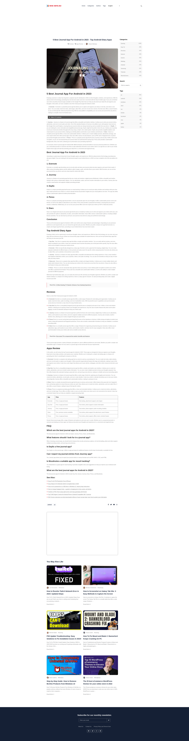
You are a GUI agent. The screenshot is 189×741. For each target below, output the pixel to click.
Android (131, 65)
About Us (80, 726)
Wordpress (97, 677)
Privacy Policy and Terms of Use (102, 726)
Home (83, 6)
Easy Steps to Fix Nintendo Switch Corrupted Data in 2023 (63, 483)
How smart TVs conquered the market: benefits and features (73, 336)
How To (131, 47)
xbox (131, 105)
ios (131, 109)
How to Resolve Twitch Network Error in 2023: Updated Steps (63, 592)
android (50, 504)
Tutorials (131, 72)
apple (131, 123)
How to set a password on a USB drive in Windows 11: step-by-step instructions (69, 486)
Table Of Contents (56, 117)
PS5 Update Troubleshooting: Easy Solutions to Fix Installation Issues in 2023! (64, 637)
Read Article (50, 604)
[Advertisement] (94, 20)
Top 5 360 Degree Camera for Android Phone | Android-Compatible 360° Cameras (69, 494)
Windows (61, 587)
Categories (90, 6)
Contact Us (88, 726)
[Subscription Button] (108, 720)
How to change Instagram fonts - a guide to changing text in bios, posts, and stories (69, 489)
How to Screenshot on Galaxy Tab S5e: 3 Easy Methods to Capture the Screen (99, 592)
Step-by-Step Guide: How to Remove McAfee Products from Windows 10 (61, 682)
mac (131, 120)
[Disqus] (82, 534)
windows (131, 102)
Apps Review (79, 44)
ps (54, 504)
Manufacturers (131, 75)
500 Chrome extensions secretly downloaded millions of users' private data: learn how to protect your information (77, 497)
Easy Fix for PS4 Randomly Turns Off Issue (59, 481)
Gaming (61, 632)
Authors (98, 6)
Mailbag (131, 61)
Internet (131, 54)
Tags (104, 6)
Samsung (100, 587)
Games (131, 57)
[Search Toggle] (141, 5)
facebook (131, 116)
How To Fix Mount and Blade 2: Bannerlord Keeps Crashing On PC (100, 637)
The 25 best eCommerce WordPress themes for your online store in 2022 (97, 682)
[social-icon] (88, 731)
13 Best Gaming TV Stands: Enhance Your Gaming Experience (73, 285)
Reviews (71, 44)
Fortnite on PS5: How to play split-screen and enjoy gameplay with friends (67, 491)
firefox (131, 127)
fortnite (131, 112)
